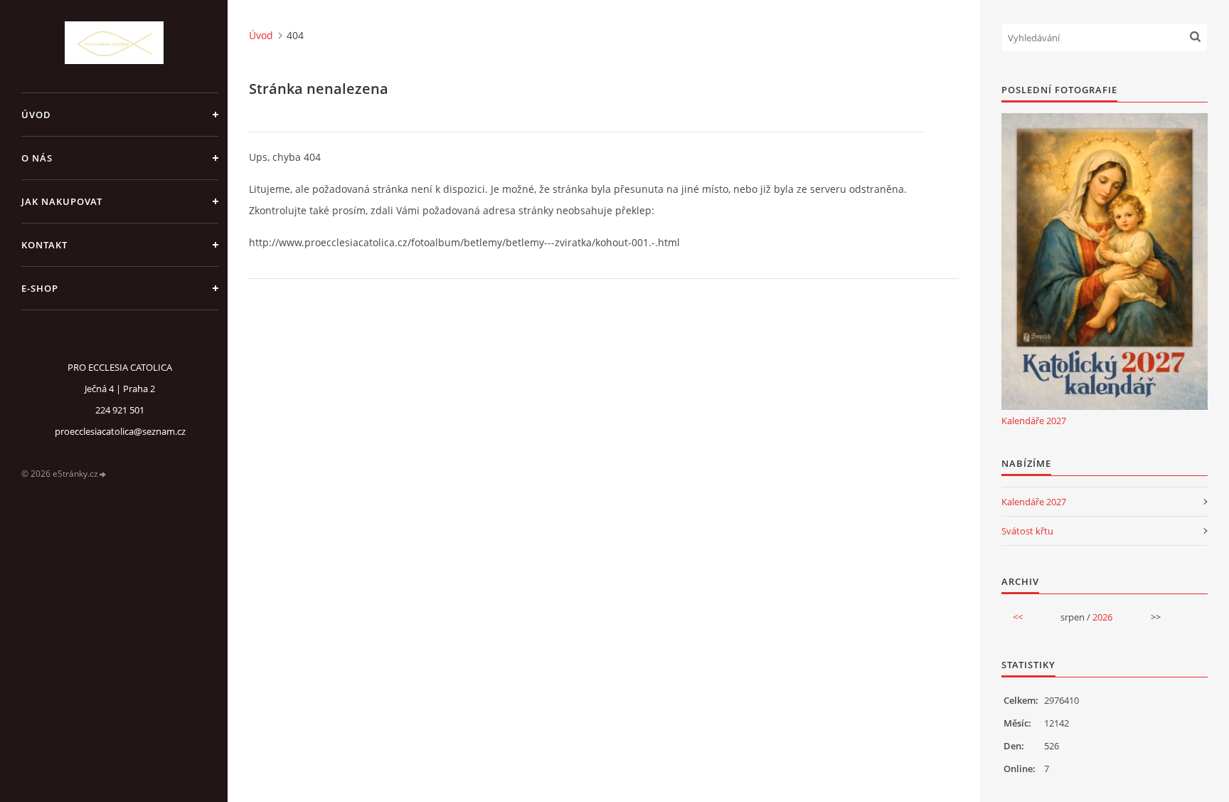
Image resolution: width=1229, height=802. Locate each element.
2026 (1102, 617)
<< (1018, 617)
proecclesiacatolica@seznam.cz (120, 431)
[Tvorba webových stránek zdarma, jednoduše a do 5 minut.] (103, 474)
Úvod (36, 114)
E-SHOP (39, 288)
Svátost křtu (1027, 530)
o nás (37, 158)
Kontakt (44, 244)
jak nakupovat (61, 201)
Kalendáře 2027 (1033, 420)
